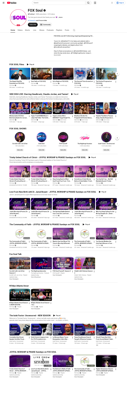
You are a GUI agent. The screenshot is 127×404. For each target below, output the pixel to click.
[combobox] (59, 3)
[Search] (88, 3)
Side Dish (12, 120)
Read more (57, 55)
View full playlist (13, 279)
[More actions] (29, 82)
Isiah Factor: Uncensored (16, 341)
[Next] (117, 74)
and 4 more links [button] (41, 20)
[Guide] (3, 3)
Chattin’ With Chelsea (80, 275)
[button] (18, 18)
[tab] (12, 30)
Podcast (46, 273)
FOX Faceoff (56, 273)
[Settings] (112, 3)
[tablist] (63, 30)
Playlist (25, 275)
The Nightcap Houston (37, 273)
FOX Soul (11, 85)
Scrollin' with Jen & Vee (15, 275)
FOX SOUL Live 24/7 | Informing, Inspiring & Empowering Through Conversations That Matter (74, 36)
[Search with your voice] (95, 3)
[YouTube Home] (12, 3)
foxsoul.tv (32, 20)
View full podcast (36, 277)
